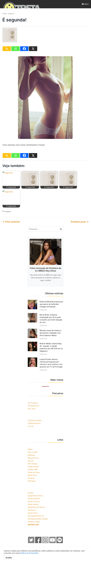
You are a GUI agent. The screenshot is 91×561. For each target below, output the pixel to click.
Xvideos (31, 478)
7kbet (30, 449)
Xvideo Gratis (33, 466)
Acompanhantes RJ (36, 516)
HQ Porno (32, 510)
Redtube (31, 455)
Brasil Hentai (33, 504)
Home (4, 13)
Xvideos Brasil (34, 498)
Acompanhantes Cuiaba (38, 519)
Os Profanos (33, 403)
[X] (33, 48)
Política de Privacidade (29, 553)
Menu (86, 4)
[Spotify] (59, 542)
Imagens (11, 13)
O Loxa (30, 426)
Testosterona (33, 406)
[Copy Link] (7, 48)
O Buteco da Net (34, 420)
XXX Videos (33, 464)
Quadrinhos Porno (35, 496)
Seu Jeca (31, 408)
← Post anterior (11, 221)
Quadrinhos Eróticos (36, 507)
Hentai (30, 493)
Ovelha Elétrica (34, 423)
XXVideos (32, 481)
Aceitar (9, 558)
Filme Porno (33, 513)
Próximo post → (80, 221)
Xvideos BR (32, 469)
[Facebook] (24, 48)
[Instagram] (45, 542)
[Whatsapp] (15, 48)
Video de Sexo (34, 472)
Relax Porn (32, 475)
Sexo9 (30, 461)
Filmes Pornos (34, 501)
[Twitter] (31, 542)
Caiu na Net (32, 452)
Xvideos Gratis (34, 522)
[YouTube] (52, 542)
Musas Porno (33, 458)
